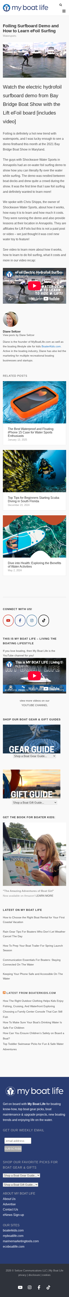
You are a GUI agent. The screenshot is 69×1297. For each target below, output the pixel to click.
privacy (22, 1275)
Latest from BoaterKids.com (31, 992)
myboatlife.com (13, 1235)
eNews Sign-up (13, 1214)
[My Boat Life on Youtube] (8, 620)
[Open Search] (60, 5)
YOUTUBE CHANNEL (34, 705)
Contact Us (10, 1209)
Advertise (9, 1204)
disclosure (34, 1275)
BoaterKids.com (51, 346)
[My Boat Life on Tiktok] (43, 620)
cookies (46, 1275)
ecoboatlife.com (13, 1246)
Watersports (9, 35)
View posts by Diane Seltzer (18, 335)
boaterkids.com (13, 1230)
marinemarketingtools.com (21, 1241)
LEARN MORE (44, 895)
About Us (9, 1199)
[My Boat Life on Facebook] (20, 620)
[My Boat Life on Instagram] (31, 620)
